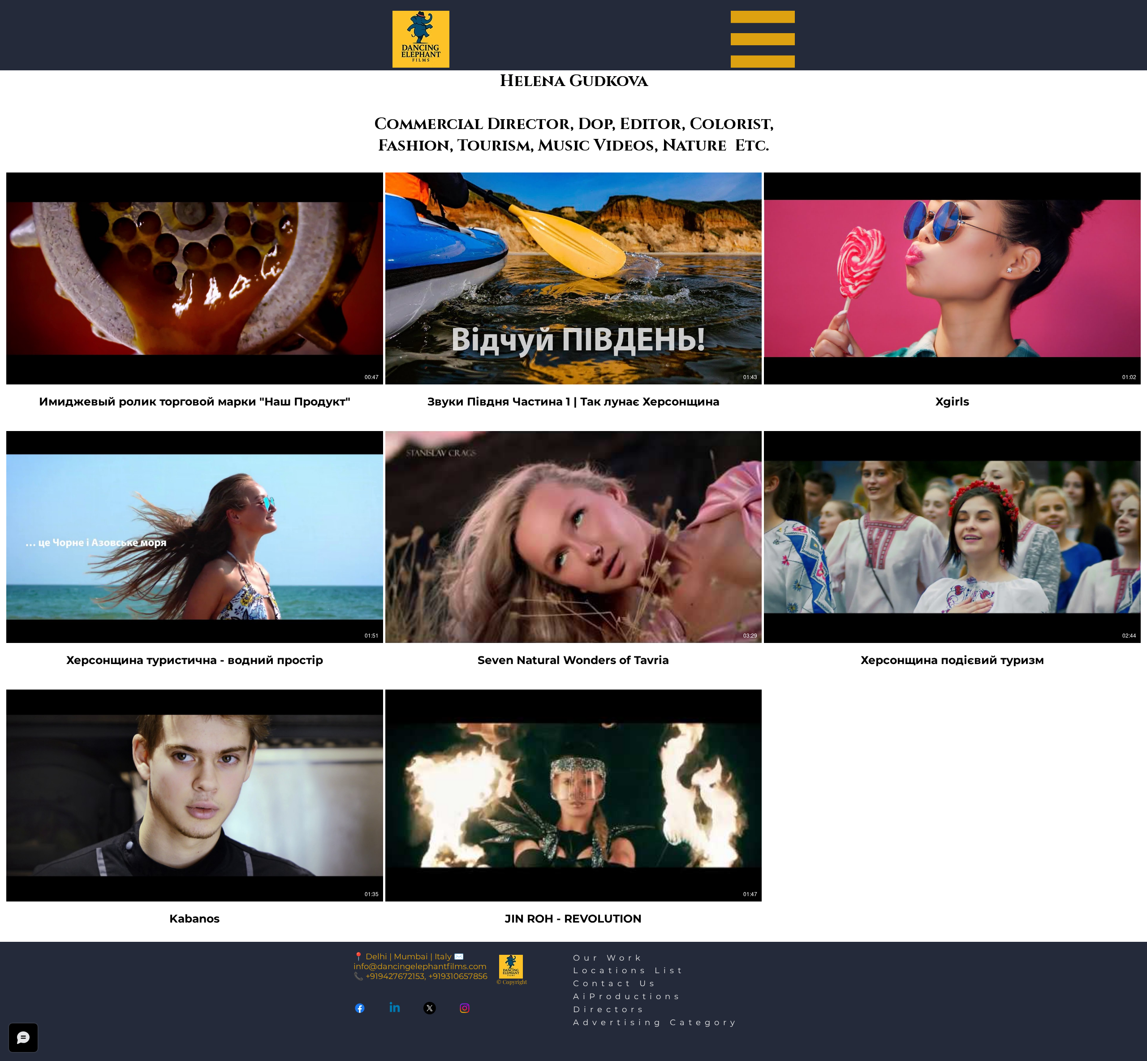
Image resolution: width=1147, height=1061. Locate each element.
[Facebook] (360, 1008)
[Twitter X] (429, 1008)
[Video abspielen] (194, 278)
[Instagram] (464, 1008)
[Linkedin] (394, 1008)
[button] (763, 39)
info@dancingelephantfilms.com (420, 966)
